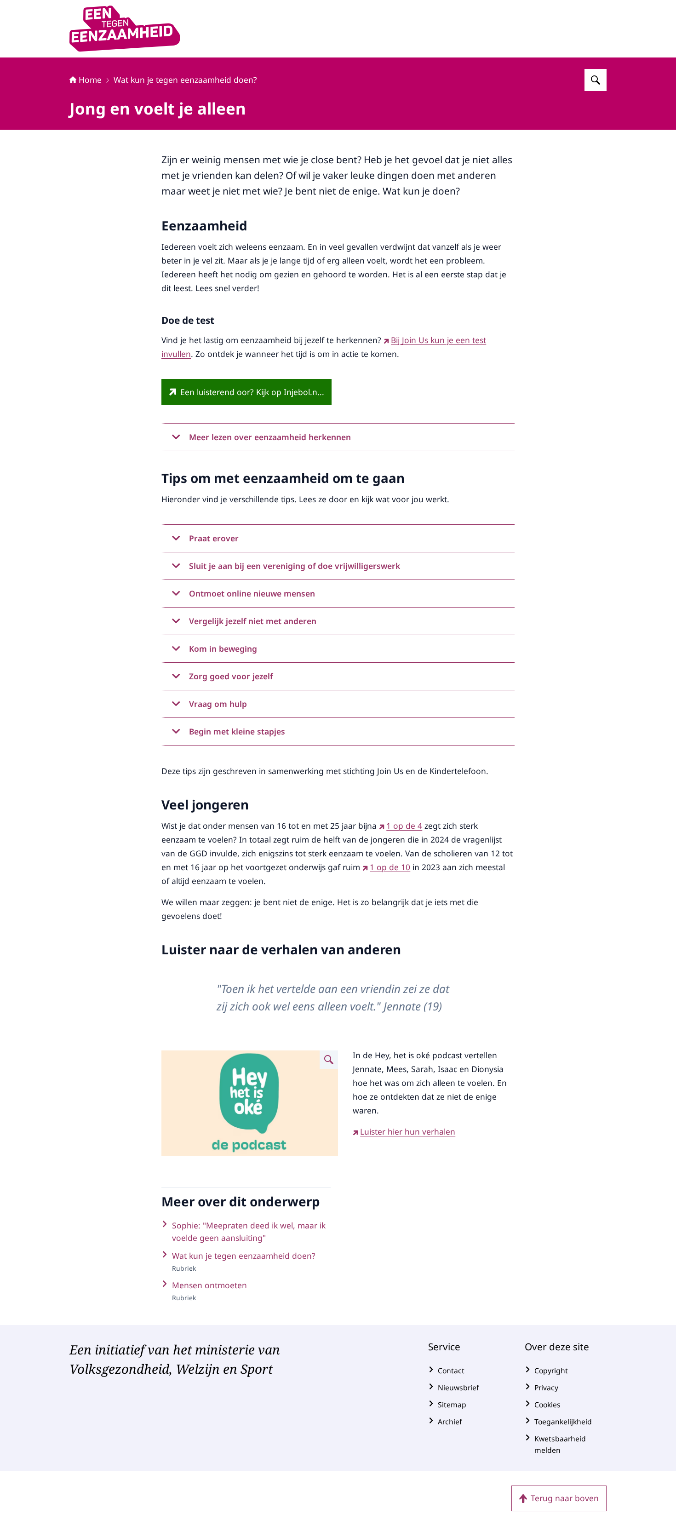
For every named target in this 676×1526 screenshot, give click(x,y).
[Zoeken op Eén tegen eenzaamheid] (595, 80)
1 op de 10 (390, 866)
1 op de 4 (404, 825)
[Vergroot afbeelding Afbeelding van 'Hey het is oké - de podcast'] (329, 1059)
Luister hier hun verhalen (407, 1131)
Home (90, 79)
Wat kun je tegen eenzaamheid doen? (185, 79)
